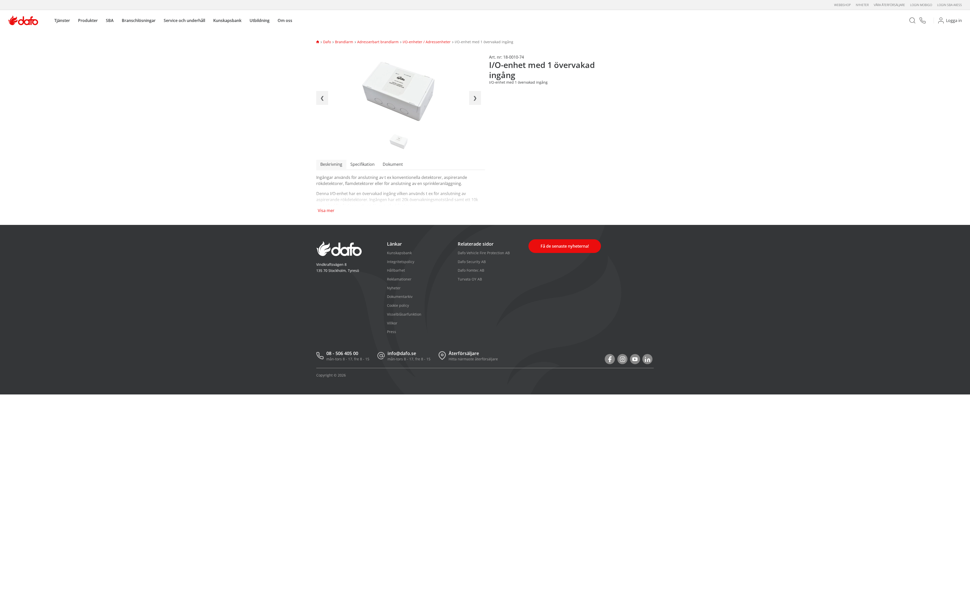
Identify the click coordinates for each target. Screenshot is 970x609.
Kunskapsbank (399, 252)
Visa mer (326, 210)
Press (391, 331)
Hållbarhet (396, 270)
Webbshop (842, 5)
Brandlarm (344, 41)
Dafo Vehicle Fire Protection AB (484, 252)
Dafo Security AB (472, 261)
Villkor (392, 323)
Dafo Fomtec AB (471, 270)
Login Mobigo (921, 5)
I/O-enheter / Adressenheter (427, 41)
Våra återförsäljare (889, 5)
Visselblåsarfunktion (404, 314)
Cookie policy (398, 305)
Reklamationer (399, 279)
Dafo (327, 41)
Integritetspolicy (400, 261)
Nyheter (862, 5)
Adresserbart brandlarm (378, 41)
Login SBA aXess (949, 5)
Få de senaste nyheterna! (565, 246)
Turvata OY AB (470, 279)
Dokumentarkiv (400, 296)
